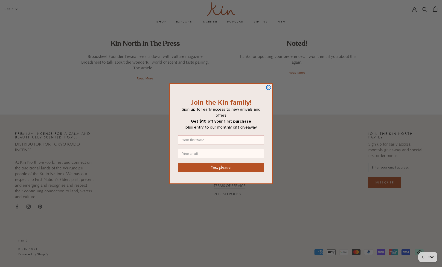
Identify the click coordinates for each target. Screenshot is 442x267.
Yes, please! (221, 167)
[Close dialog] (268, 87)
